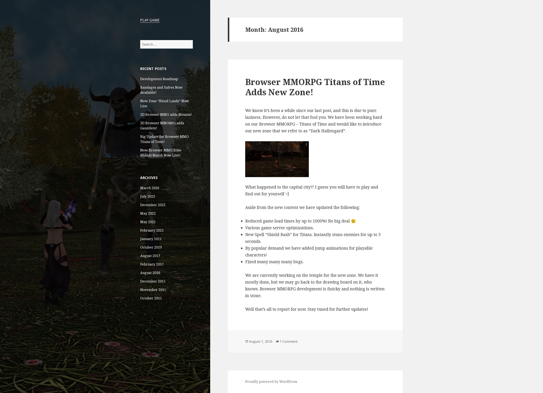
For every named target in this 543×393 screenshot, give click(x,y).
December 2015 (152, 281)
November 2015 (153, 289)
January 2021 (151, 238)
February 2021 (152, 230)
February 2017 (152, 264)
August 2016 (150, 272)
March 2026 (149, 188)
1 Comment (289, 341)
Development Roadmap (159, 79)
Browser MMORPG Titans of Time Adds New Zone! (315, 87)
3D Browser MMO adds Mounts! (166, 114)
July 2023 (147, 196)
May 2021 (148, 222)
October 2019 (151, 247)
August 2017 (150, 255)
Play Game (150, 20)
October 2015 (151, 298)
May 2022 (148, 213)
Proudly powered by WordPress (271, 381)
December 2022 (152, 205)
